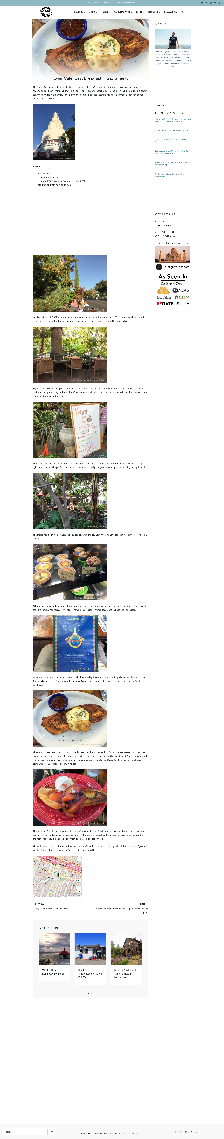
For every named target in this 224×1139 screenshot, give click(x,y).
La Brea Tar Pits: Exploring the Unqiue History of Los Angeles (121, 908)
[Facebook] (202, 2)
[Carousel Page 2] (91, 993)
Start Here (79, 12)
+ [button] (79, 887)
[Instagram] (210, 2)
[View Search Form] (183, 12)
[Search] (187, 105)
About (122, 1133)
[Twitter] (206, 2)
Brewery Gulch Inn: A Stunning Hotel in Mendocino (125, 974)
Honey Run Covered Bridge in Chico (50, 906)
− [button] (79, 891)
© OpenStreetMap (77, 895)
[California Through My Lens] (46, 12)
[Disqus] (90, 1032)
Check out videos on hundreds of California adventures (112, 3)
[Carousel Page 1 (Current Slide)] (89, 993)
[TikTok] (219, 2)
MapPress (70, 895)
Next (140, 962)
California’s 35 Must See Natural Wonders (172, 130)
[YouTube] (215, 2)
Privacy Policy (135, 1133)
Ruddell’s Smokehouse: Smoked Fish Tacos (90, 974)
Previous (40, 962)
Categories (160, 221)
